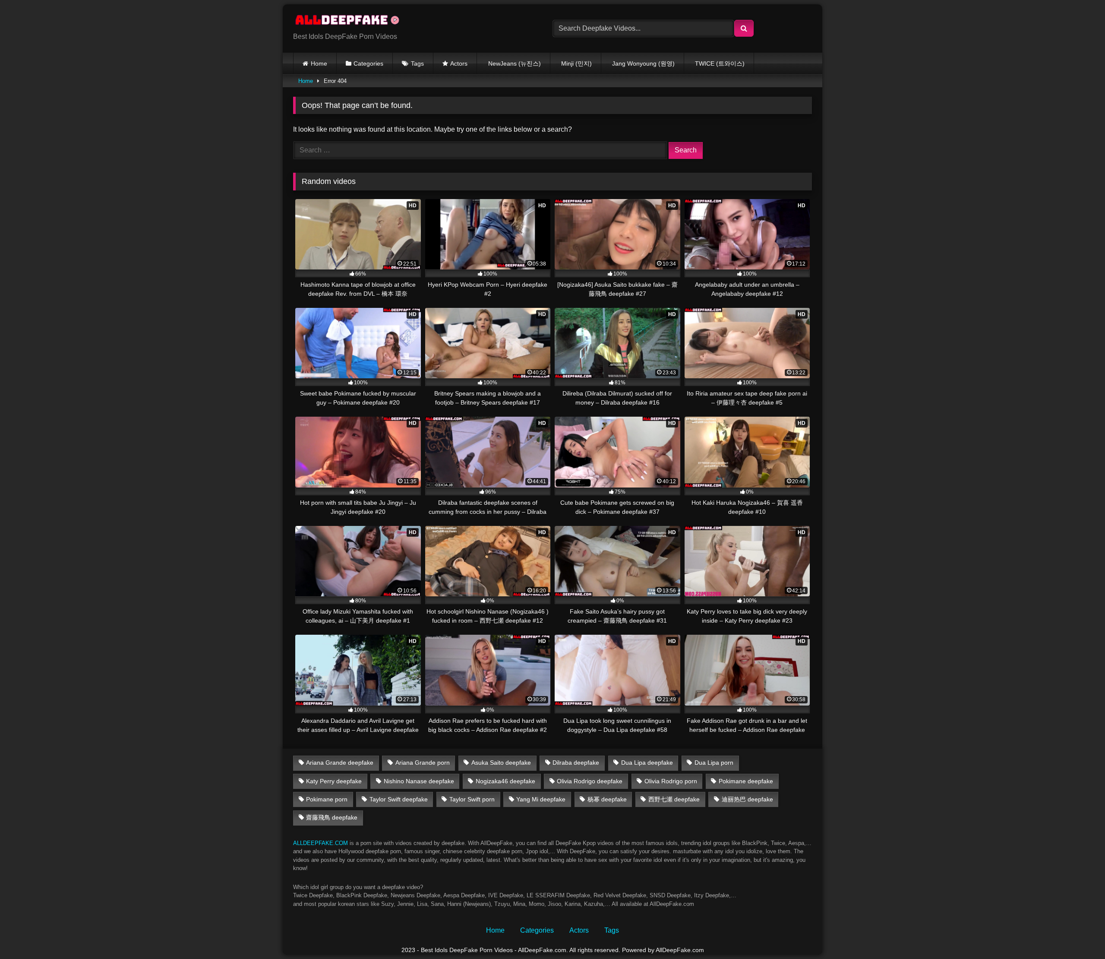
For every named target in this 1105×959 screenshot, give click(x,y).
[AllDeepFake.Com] (351, 22)
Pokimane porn (326, 799)
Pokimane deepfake (746, 781)
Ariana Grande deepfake (339, 762)
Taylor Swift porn (472, 799)
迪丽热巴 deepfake (747, 799)
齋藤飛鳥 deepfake (331, 817)
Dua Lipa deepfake (647, 762)
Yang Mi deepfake (540, 799)
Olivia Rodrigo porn (670, 781)
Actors (458, 63)
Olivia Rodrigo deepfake (589, 781)
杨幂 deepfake (607, 799)
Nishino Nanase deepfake (419, 781)
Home (319, 63)
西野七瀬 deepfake (674, 799)
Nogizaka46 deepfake (505, 781)
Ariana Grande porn (422, 762)
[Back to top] (1078, 933)
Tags (417, 63)
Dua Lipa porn (714, 762)
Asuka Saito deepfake (501, 762)
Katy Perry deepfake (334, 781)
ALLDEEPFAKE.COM (320, 843)
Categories (368, 63)
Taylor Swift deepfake (398, 799)
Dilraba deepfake (575, 762)
